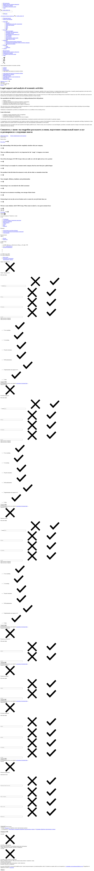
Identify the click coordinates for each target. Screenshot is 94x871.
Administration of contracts (8, 74)
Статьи (4, 223)
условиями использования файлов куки (74, 866)
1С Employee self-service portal (9, 6)
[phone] (31, 737)
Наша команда (6, 222)
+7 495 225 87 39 (8, 246)
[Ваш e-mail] (31, 806)
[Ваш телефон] (31, 796)
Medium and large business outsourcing (11, 4)
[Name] (34, 285)
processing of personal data (21, 383)
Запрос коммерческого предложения (18, 135)
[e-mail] (31, 316)
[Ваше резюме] (18, 826)
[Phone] (31, 296)
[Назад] (1, 210)
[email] (31, 560)
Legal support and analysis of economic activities (13, 73)
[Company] (31, 306)
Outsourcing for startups (8, 5)
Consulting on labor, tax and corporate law (11, 76)
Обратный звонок (7, 18)
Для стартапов (6, 232)
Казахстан (5, 239)
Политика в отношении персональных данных (8, 259)
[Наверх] (3, 214)
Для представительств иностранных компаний (13, 231)
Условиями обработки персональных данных (45, 829)
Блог (4, 225)
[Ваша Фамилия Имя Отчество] (31, 785)
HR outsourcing (6, 3)
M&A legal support (7, 75)
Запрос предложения (7, 19)
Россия (4, 238)
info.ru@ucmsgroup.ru (7, 247)
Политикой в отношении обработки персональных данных (22, 829)
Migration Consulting (7, 79)
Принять (2, 869)
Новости (5, 226)
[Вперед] (3, 210)
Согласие (7, 827)
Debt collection (6, 77)
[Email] (31, 439)
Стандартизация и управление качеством (12, 220)
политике (12, 867)
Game (4, 7)
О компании (5, 219)
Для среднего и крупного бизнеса (10, 230)
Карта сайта (5, 257)
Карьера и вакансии (7, 221)
